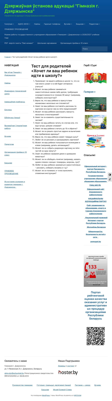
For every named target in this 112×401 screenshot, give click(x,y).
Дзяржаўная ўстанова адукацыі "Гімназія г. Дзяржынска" (51, 8)
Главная (7, 57)
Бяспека (8, 110)
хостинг (70, 366)
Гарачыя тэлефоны (52, 24)
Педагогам (93, 24)
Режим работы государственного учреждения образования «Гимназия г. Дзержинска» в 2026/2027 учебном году (51, 36)
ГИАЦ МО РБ (95, 185)
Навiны (37, 24)
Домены (61, 366)
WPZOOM (77, 395)
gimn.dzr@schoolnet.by (14, 373)
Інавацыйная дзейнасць (14, 102)
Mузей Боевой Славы (62, 390)
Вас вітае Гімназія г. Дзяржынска (13, 73)
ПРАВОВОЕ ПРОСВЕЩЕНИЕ (16, 29)
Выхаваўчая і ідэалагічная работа (15, 127)
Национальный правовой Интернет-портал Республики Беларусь (95, 220)
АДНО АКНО (23, 24)
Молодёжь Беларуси (96, 227)
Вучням (67, 24)
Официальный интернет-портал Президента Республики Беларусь (95, 169)
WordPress (46, 395)
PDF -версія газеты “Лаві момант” (19, 43)
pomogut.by (95, 241)
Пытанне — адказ (82, 385)
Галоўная (8, 24)
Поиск (104, 49)
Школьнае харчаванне (47, 43)
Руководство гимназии (22, 385)
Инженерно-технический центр (15, 92)
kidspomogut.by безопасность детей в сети (95, 234)
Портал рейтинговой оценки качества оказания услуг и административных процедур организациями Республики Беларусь (95, 305)
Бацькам (80, 24)
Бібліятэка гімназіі (12, 117)
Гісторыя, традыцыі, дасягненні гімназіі (54, 385)
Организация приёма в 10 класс (74, 43)
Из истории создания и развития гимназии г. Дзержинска (14, 184)
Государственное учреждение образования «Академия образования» (95, 178)
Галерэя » (89, 91)
